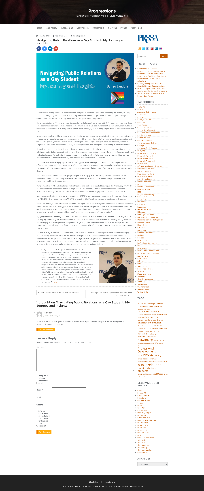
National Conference (147, 337)
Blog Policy (51, 28)
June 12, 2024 (44, 36)
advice (140, 303)
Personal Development (146, 233)
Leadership (141, 207)
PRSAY (139, 435)
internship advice (143, 331)
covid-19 (141, 317)
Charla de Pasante (144, 135)
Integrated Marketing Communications (145, 196)
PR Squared (142, 430)
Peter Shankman (143, 418)
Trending (140, 282)
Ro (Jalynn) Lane (61, 36)
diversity (160, 320)
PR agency (160, 343)
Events (123, 28)
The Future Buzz (143, 445)
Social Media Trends (145, 269)
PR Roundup (142, 241)
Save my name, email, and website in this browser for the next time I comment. (44, 418)
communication (162, 314)
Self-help (140, 261)
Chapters (112, 28)
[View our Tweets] (143, 48)
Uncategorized (79, 36)
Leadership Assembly (145, 210)
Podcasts (140, 238)
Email (39, 397)
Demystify (141, 151)
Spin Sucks (141, 440)
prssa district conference (147, 359)
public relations (149, 364)
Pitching (140, 235)
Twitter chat (142, 284)
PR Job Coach (142, 425)
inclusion (155, 328)
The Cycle (141, 443)
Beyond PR (141, 393)
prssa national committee (158, 361)
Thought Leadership (145, 279)
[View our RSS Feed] (139, 48)
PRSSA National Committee (148, 253)
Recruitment (142, 259)
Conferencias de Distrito (147, 143)
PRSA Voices (142, 248)
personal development (146, 343)
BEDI (145, 303)
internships (154, 331)
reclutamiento (143, 256)
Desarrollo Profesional (146, 161)
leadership (142, 334)
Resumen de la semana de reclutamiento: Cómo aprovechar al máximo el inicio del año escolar (151, 71)
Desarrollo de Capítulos (146, 153)
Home (39, 28)
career (159, 303)
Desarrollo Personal (145, 156)
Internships (142, 202)
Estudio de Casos (144, 182)
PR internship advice (144, 346)
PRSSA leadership (143, 361)
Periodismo (141, 230)
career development (156, 306)
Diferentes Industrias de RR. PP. (149, 166)
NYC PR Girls (142, 415)
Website (39, 405)
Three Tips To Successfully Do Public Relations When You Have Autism (111, 293)
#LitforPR (141, 107)
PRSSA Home (136, 28)
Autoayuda (141, 115)
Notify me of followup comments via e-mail (43, 379)
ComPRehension (143, 400)
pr (156, 343)
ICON (139, 192)
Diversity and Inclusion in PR (147, 326)
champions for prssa (144, 309)
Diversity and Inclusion (146, 179)
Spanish (140, 272)
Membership (98, 28)
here (55, 282)
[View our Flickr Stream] (160, 48)
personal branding (160, 340)
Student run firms (144, 274)
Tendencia (141, 277)
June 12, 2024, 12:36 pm (52, 316)
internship (163, 328)
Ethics (139, 184)
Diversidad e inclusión (146, 177)
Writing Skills (142, 292)
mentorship (152, 334)
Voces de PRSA (143, 290)
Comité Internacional (145, 138)
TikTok (166, 374)
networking (145, 339)
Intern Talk (141, 199)
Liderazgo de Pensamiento (147, 217)
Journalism (141, 204)
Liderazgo (141, 212)
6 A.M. (139, 390)
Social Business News (145, 438)
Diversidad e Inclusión (146, 174)
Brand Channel (143, 395)
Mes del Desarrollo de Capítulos (150, 220)
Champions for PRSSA (146, 128)
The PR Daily (142, 447)
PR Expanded (142, 423)
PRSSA (148, 355)
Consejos (140, 146)
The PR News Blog (144, 450)
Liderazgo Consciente (145, 215)
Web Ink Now (142, 452)
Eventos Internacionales (146, 187)
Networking (142, 225)
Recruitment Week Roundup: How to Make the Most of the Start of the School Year (151, 78)
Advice (140, 109)
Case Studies (142, 125)
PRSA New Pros (143, 433)
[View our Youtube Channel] (152, 48)
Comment (41, 347)
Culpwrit (140, 403)
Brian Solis (141, 398)
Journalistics (142, 410)
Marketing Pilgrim (144, 413)
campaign (151, 303)
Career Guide (142, 122)
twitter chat (141, 377)
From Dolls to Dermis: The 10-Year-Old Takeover (59, 292)
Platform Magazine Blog (146, 420)
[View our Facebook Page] (148, 48)
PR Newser (141, 428)
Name (39, 390)
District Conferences (145, 171)
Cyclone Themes (137, 486)
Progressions (79, 486)
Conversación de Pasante (147, 148)
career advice (143, 306)
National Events (143, 222)
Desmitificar (142, 164)
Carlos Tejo (48, 313)
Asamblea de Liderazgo (146, 112)
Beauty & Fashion (144, 120)
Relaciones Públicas (144, 374)
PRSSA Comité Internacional (148, 251)
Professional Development (147, 243)
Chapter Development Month (148, 133)
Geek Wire (141, 408)
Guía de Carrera (143, 189)
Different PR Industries (146, 169)
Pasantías (141, 228)
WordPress (114, 486)
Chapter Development (146, 130)
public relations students (147, 369)
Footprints (141, 405)
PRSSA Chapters (158, 356)
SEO (139, 264)
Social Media (142, 266)
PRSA (139, 246)
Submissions (67, 28)
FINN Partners (142, 328)
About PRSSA (83, 28)
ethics (159, 326)
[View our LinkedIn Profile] (156, 48)
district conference (151, 317)
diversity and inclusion (150, 323)
